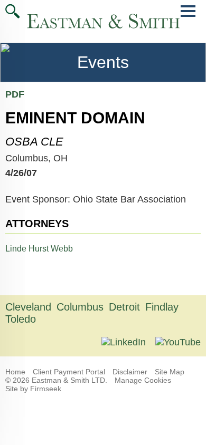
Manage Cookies (143, 380)
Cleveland (28, 307)
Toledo (20, 319)
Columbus (80, 307)
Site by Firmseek (33, 388)
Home (15, 371)
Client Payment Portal (69, 371)
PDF (14, 94)
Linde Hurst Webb (39, 248)
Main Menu (188, 16)
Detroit (124, 307)
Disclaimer (130, 371)
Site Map (169, 371)
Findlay (162, 307)
